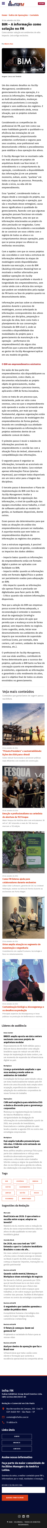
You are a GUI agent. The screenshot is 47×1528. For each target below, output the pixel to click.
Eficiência (20, 1181)
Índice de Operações (18, 15)
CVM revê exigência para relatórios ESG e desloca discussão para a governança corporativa (23, 1105)
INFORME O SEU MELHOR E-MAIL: (12, 1485)
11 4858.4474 (11, 1422)
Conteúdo (34, 15)
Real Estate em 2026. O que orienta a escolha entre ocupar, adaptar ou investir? (22, 1219)
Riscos (36, 1193)
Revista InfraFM (10, 1270)
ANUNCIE (16, 1443)
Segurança (9, 1198)
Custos (8, 1187)
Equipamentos (24, 1187)
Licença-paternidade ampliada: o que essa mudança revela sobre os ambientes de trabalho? (22, 1072)
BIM (6, 1181)
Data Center (8, 1033)
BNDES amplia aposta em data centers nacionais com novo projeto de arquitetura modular (23, 1039)
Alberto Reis (8, 44)
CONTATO (16, 1449)
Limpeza (8, 1193)
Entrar (41, 3)
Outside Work (9, 1240)
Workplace (8, 1066)
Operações (8, 1099)
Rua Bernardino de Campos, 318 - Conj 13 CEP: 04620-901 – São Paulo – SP (24, 1410)
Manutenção (26, 1198)
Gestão (22, 1193)
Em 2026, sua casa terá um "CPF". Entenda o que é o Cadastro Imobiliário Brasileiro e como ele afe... (23, 1246)
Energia (35, 1181)
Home (4, 15)
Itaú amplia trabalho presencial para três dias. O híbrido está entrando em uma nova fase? (22, 1144)
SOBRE (16, 1436)
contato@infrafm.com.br (17, 1417)
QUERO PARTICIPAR (15, 1498)
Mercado (7, 1213)
